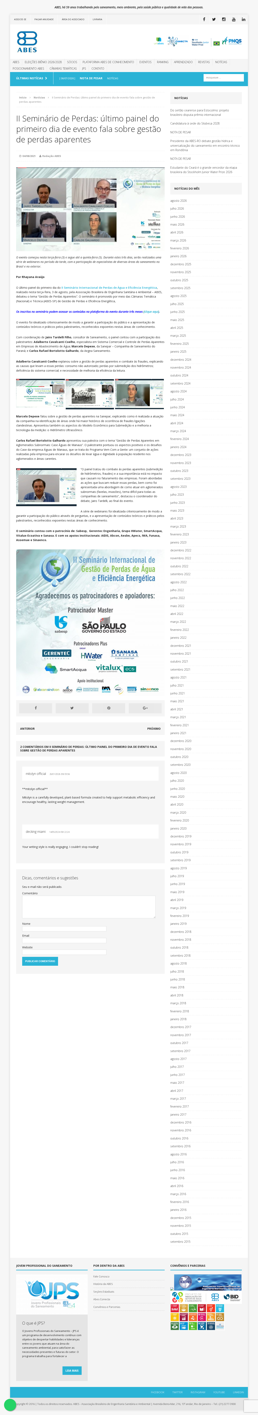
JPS (84, 68)
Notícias (221, 62)
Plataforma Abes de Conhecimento (108, 62)
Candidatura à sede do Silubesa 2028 (195, 123)
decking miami (36, 831)
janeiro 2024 (178, 447)
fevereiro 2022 (179, 630)
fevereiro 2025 (179, 344)
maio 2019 (177, 892)
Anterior (27, 728)
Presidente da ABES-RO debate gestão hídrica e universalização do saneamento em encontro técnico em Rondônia (205, 145)
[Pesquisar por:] (224, 77)
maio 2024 (177, 415)
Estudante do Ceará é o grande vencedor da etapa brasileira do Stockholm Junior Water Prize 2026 (203, 170)
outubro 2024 (179, 375)
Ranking (163, 62)
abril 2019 (176, 900)
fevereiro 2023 (179, 534)
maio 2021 (177, 701)
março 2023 (178, 526)
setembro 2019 (180, 860)
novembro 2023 (180, 463)
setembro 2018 (180, 955)
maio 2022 (177, 606)
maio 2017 (177, 1083)
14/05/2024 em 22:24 (59, 832)
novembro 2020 (180, 749)
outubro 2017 (179, 1043)
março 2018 (178, 1003)
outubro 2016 (179, 1138)
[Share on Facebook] (35, 708)
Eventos (145, 62)
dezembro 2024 (180, 360)
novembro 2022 (180, 558)
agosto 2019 (178, 868)
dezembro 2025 (180, 264)
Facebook (157, 1392)
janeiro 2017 (178, 1114)
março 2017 (178, 1098)
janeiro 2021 (178, 733)
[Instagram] (223, 19)
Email (25, 935)
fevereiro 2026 (179, 248)
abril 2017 (176, 1091)
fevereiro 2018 (179, 1011)
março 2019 (178, 908)
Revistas (204, 62)
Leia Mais (72, 1370)
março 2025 (178, 336)
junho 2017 (177, 1075)
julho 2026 (177, 208)
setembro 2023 (180, 479)
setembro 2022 (180, 574)
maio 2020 (177, 796)
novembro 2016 (180, 1130)
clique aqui (151, 312)
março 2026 (178, 240)
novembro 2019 (180, 844)
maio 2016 (177, 1178)
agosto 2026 (178, 201)
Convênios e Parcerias (106, 1307)
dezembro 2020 (180, 741)
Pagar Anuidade (44, 19)
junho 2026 (177, 216)
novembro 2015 (180, 1226)
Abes (16, 62)
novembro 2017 (180, 1035)
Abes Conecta (101, 1299)
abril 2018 (176, 995)
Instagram (198, 1392)
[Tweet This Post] (72, 708)
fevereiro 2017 (179, 1106)
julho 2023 (177, 494)
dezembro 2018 (180, 932)
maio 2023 (177, 510)
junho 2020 (177, 789)
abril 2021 (176, 709)
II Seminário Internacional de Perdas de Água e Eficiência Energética (109, 287)
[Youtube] (233, 19)
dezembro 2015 (180, 1218)
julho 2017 (177, 1067)
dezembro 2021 (180, 646)
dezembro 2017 (180, 1027)
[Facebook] (204, 19)
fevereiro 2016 (179, 1202)
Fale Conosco (101, 1276)
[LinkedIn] (243, 19)
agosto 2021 (178, 677)
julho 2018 (177, 971)
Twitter (177, 1392)
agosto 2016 (178, 1154)
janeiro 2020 (178, 828)
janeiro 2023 (178, 542)
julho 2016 (177, 1162)
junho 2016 (177, 1170)
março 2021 (178, 717)
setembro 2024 (180, 383)
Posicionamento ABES (28, 68)
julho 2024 (177, 399)
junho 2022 (177, 598)
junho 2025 (177, 312)
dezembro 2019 (180, 836)
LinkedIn (238, 1392)
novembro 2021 (180, 653)
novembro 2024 (180, 367)
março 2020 (178, 812)
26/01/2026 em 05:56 (60, 774)
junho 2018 (177, 979)
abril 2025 (176, 328)
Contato (98, 68)
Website (27, 947)
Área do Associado (73, 19)
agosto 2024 (178, 391)
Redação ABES (51, 156)
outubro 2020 (179, 757)
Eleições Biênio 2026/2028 (43, 62)
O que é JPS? (33, 1323)
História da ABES (103, 1284)
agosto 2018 (178, 963)
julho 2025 (177, 304)
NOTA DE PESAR (180, 132)
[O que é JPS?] (52, 1312)
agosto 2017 (178, 1059)
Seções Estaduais (103, 1291)
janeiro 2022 (178, 638)
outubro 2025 (179, 280)
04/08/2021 (29, 156)
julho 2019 (177, 876)
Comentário (30, 893)
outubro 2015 (179, 1234)
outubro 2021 (179, 661)
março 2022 (178, 622)
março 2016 (178, 1194)
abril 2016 (176, 1186)
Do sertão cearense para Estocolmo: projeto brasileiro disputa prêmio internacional (199, 112)
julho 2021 (177, 685)
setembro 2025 (180, 288)
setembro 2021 (180, 669)
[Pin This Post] (108, 708)
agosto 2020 (178, 773)
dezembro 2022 (180, 550)
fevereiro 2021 (179, 725)
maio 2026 (177, 224)
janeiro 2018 (178, 1019)
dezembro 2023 (180, 455)
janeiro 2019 (178, 924)
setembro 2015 (180, 1242)
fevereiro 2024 (179, 439)
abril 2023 (176, 518)
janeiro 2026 (178, 256)
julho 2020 (177, 781)
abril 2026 (176, 232)
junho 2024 (177, 407)
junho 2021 (177, 693)
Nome (26, 924)
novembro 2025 (180, 272)
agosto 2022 (178, 582)
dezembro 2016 (180, 1122)
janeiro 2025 (178, 351)
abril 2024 (176, 423)
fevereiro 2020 (179, 820)
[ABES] (47, 41)
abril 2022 (176, 614)
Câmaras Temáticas (63, 68)
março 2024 (178, 431)
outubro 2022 (179, 566)
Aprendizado (183, 62)
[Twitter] (213, 19)
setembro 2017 (180, 1051)
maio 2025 (177, 320)
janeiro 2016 (178, 1210)
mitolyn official (36, 773)
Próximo (154, 728)
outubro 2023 (179, 471)
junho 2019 (177, 884)
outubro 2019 (179, 852)
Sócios (72, 62)
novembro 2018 (180, 940)
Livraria (97, 19)
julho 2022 (177, 590)
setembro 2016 (180, 1146)
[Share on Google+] (145, 708)
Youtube (219, 1392)
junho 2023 (177, 503)
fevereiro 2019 (179, 916)
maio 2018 (177, 987)
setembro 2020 (180, 765)
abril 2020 (176, 804)
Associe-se (20, 19)
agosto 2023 (178, 487)
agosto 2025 (178, 296)
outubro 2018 (179, 947)
